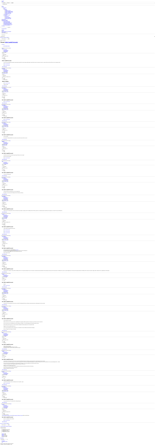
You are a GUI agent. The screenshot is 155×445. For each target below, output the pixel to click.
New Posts (5, 7)
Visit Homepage (6, 51)
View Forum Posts (6, 50)
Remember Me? (5, 4)
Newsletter (3, 25)
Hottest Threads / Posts (8, 13)
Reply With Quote (4, 66)
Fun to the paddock (3, 426)
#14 (10, 288)
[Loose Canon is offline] (5, 91)
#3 (10, 87)
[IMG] (3, 435)
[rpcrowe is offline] (4, 218)
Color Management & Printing (7, 23)
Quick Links (5, 15)
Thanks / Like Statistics (8, 12)
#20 (10, 403)
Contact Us (3, 440)
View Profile (5, 49)
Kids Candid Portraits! (11, 42)
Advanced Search (4, 28)
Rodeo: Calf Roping (8, 426)
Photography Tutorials (5, 20)
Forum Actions (5, 14)
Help (2, 1)
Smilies (3, 434)
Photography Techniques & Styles (8, 24)
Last (6, 37)
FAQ (4, 8)
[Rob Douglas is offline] (5, 109)
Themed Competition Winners (9, 11)
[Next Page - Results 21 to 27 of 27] (5, 37)
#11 (10, 235)
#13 (10, 273)
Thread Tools (3, 44)
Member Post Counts (8, 10)
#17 (10, 350)
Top (2, 442)
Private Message (6, 90)
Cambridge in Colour (4, 441)
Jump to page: (4, 38)
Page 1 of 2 (1, 37)
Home (3, 6)
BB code (3, 433)
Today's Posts (7, 16)
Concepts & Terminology (7, 21)
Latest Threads (4, 19)
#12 (10, 255)
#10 (10, 213)
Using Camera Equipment (7, 22)
